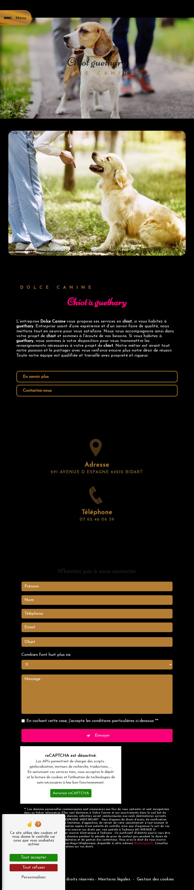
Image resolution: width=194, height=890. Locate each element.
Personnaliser (33, 877)
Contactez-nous (37, 391)
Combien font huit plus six (45, 655)
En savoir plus (36, 377)
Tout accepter (33, 857)
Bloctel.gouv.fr (143, 843)
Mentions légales (114, 879)
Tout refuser (33, 868)
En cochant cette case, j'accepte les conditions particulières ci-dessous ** (92, 721)
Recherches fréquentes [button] (97, 871)
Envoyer (102, 736)
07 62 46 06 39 (97, 520)
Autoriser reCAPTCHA (71, 793)
